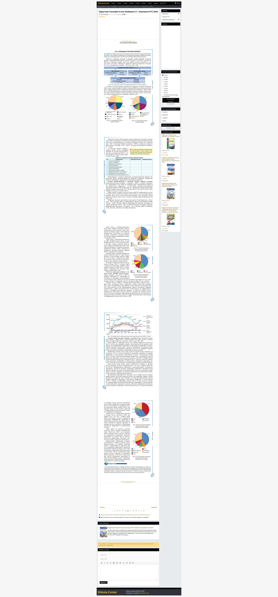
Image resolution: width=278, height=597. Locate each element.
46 (136, 510)
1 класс (166, 75)
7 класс (166, 88)
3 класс (166, 79)
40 (119, 510)
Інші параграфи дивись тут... (128, 41)
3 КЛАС (125, 3)
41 (122, 510)
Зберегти (148, 515)
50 (143, 510)
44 (130, 510)
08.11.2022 (166, 200)
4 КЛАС (131, 3)
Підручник (103, 515)
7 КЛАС (150, 3)
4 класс (166, 81)
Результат (170, 101)
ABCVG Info (145, 593)
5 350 (165, 202)
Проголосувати (170, 99)
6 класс (166, 86)
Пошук (178, 3)
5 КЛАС (137, 3)
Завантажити (141, 515)
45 (133, 510)
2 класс (166, 77)
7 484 (165, 152)
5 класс (166, 84)
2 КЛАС (119, 3)
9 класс (166, 92)
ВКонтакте (165, 115)
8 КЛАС (156, 3)
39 (117, 510)
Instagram (164, 118)
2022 (132, 515)
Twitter (164, 120)
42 (125, 510)
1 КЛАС (113, 3)
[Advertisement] (128, 29)
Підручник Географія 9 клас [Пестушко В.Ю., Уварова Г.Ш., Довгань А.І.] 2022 (170, 185)
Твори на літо (166, 16)
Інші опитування (171, 103)
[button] (101, 562)
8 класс (166, 90)
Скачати (136, 515)
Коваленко (117, 515)
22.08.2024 (167, 176)
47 (139, 510)
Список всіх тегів (171, 127)
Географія (115, 14)
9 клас (110, 14)
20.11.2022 (166, 150)
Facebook (164, 112)
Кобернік (122, 515)
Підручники (170, 13)
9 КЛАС (163, 3)
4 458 (165, 228)
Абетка (112, 515)
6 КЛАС (144, 3)
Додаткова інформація (170, 19)
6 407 (165, 178)
